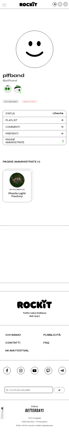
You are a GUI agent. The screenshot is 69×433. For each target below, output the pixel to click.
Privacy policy (42, 422)
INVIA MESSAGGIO (10, 101)
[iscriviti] (59, 390)
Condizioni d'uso (28, 422)
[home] (28, 4)
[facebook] (7, 370)
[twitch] (48, 370)
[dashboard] (65, 4)
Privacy (2, 414)
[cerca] (60, 4)
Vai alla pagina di (17, 193)
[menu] (3, 4)
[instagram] (21, 370)
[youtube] (34, 370)
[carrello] (55, 4)
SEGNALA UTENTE (29, 101)
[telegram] (62, 370)
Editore (31, 407)
